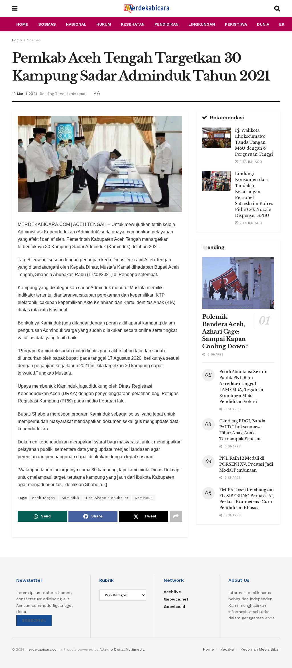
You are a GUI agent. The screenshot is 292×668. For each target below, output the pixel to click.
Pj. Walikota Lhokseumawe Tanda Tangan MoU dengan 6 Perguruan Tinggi (254, 142)
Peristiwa (236, 24)
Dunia (263, 24)
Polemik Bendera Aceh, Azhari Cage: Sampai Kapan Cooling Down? (225, 331)
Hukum (103, 24)
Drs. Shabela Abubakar (107, 498)
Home (22, 24)
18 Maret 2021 (24, 94)
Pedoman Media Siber (260, 649)
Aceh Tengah (43, 498)
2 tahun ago (250, 223)
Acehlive (172, 591)
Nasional (76, 24)
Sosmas (47, 24)
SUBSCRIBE (34, 620)
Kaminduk (144, 498)
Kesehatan (133, 24)
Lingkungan (201, 24)
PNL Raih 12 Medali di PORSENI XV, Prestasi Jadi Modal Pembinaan (246, 464)
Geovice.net (176, 599)
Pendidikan (167, 24)
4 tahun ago (250, 162)
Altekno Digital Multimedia (122, 649)
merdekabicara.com (42, 649)
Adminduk (71, 498)
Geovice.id (174, 606)
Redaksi (227, 649)
